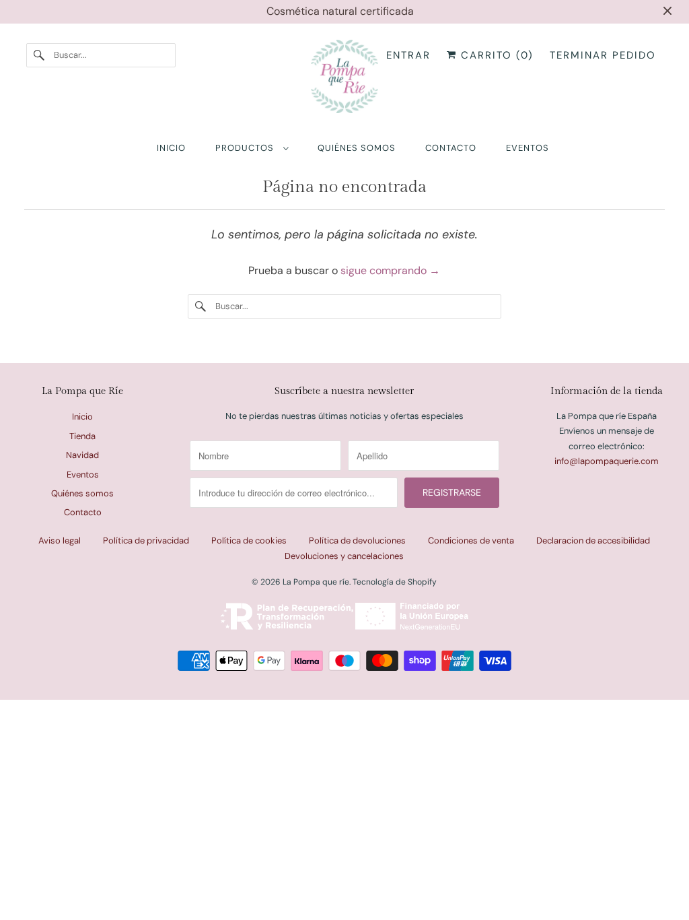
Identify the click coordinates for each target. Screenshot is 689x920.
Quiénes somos (82, 493)
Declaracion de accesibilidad (593, 540)
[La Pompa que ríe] (344, 79)
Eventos (83, 474)
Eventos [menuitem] (527, 148)
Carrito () (495, 55)
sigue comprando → (390, 270)
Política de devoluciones (357, 540)
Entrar (408, 55)
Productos (246, 148)
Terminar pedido (603, 55)
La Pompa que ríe (316, 582)
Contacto (83, 512)
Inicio (82, 416)
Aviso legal (59, 540)
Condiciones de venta (471, 540)
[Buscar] (39, 55)
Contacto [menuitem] (450, 148)
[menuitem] (251, 148)
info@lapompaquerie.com (606, 461)
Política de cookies (249, 540)
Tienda (82, 436)
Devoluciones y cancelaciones (344, 556)
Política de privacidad (146, 540)
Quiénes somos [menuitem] (357, 148)
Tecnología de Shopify (395, 582)
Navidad (82, 455)
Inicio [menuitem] (171, 148)
